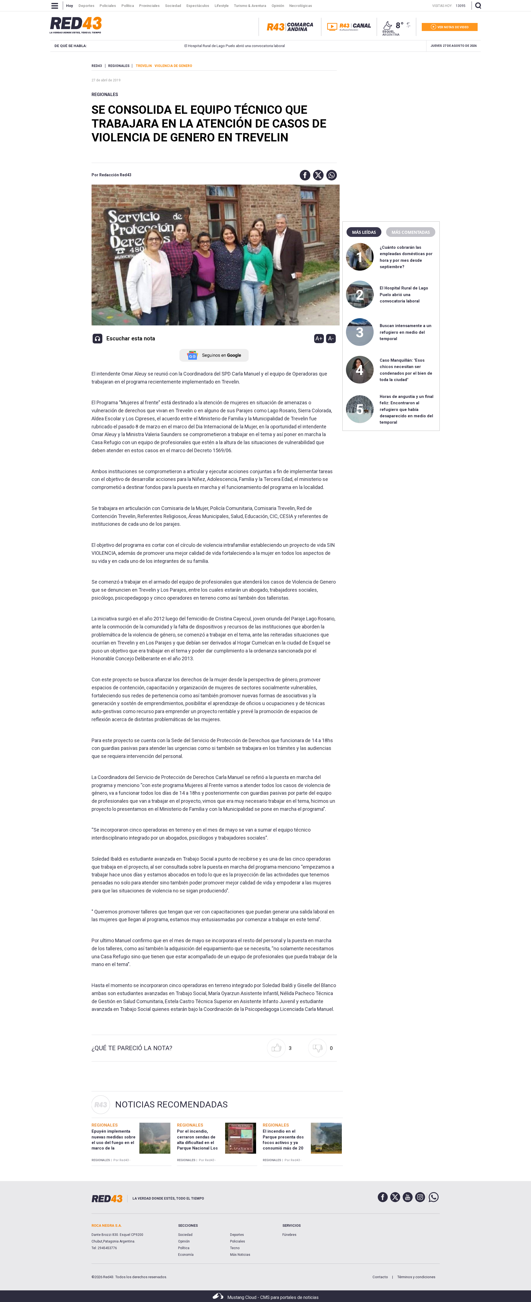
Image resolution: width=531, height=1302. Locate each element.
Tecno (235, 1248)
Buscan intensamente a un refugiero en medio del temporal (405, 332)
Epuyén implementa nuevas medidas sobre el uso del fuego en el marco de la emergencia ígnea (114, 1142)
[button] (303, 175)
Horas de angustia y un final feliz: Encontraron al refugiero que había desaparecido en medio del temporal (406, 409)
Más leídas (364, 232)
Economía (186, 1255)
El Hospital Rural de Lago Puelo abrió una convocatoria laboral (200, 46)
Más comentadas (411, 232)
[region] (391, 98)
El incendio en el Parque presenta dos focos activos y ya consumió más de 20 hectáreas (283, 1142)
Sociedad (185, 1235)
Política (183, 1248)
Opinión (184, 1241)
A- (331, 338)
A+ (318, 338)
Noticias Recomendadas (171, 1104)
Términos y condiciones (416, 1277)
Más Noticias (240, 1255)
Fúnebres (289, 1235)
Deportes (237, 1235)
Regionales (105, 94)
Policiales (237, 1241)
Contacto (380, 1277)
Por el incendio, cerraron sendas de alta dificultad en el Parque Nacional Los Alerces (197, 1142)
